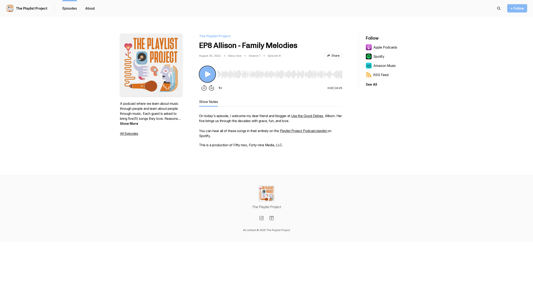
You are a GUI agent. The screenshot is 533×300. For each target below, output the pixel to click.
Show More (129, 123)
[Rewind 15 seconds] (204, 88)
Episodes (69, 8)
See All (371, 84)
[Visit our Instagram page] (261, 218)
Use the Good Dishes (307, 116)
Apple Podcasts (385, 47)
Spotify (378, 56)
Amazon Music (384, 66)
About (90, 8)
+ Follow (517, 8)
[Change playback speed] (220, 88)
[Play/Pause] (207, 74)
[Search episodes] (499, 8)
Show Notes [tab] (208, 102)
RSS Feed (381, 75)
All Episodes (129, 133)
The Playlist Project (31, 8)
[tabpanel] (270, 132)
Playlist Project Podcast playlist (304, 131)
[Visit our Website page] (271, 218)
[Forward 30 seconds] (211, 88)
